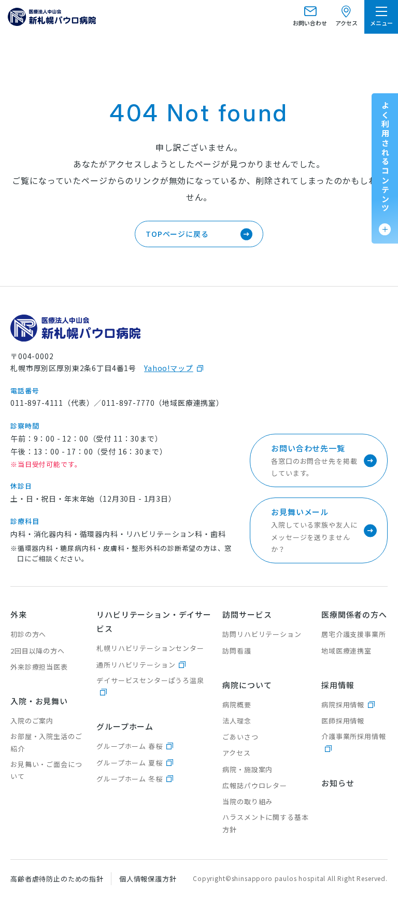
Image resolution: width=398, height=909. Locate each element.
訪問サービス (247, 614)
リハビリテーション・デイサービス (153, 621)
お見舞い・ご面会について (46, 770)
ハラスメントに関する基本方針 (265, 823)
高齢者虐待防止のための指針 (57, 879)
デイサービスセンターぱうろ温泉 (150, 680)
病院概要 (236, 704)
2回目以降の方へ (37, 651)
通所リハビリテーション (135, 665)
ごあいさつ (240, 737)
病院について (247, 684)
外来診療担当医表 (39, 667)
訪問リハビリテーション (261, 634)
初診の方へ (28, 634)
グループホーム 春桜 (129, 746)
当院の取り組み (247, 801)
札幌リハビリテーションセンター (150, 648)
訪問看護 (236, 651)
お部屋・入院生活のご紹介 (46, 742)
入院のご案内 (31, 721)
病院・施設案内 (247, 769)
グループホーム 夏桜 (129, 763)
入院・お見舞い (39, 700)
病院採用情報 (342, 704)
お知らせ (337, 782)
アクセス (236, 753)
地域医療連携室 (346, 651)
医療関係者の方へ (354, 614)
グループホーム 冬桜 (129, 779)
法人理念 (236, 721)
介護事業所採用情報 (353, 736)
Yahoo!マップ (168, 368)
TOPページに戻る (177, 234)
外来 (18, 614)
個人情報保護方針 (148, 879)
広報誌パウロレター (254, 785)
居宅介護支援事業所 (353, 634)
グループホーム (124, 726)
